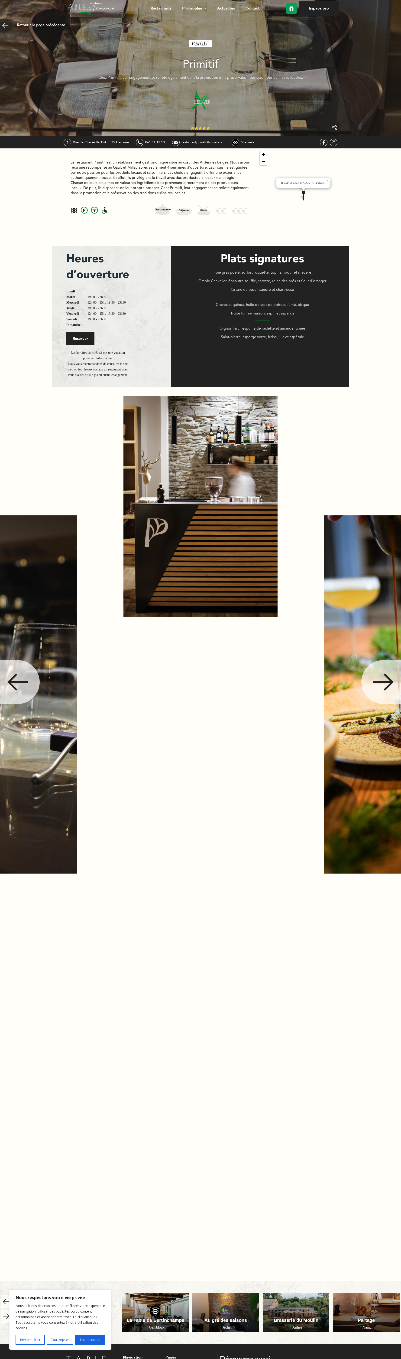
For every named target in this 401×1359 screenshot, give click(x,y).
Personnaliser (30, 1339)
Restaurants (161, 8)
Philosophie (192, 8)
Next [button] (381, 682)
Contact (253, 8)
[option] (200, 694)
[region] (60, 1320)
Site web (247, 142)
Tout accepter (90, 1339)
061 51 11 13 (155, 142)
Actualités (226, 8)
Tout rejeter (60, 1339)
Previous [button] (20, 682)
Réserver (80, 339)
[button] (194, 9)
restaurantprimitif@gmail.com (202, 142)
